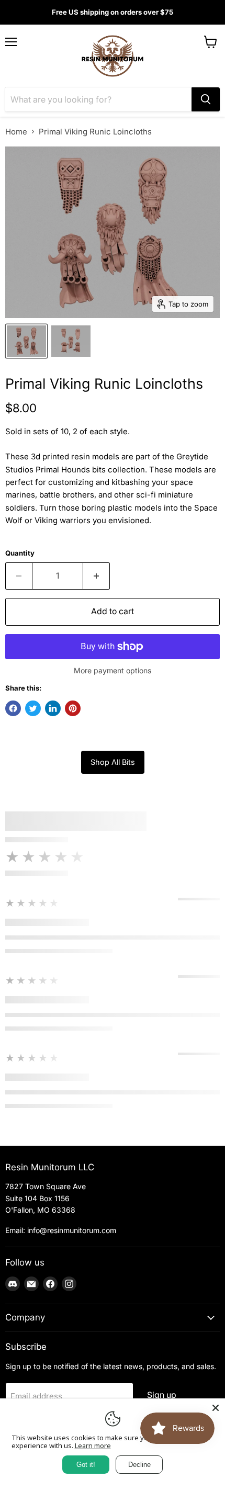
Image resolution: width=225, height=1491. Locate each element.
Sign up (161, 1395)
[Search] (206, 99)
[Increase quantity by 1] (96, 576)
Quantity (20, 553)
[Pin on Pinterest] (73, 708)
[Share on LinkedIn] (53, 708)
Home (16, 131)
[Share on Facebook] (13, 708)
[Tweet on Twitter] (33, 708)
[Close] (215, 1408)
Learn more (93, 1445)
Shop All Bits (113, 762)
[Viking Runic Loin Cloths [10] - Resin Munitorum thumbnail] (26, 341)
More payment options (112, 671)
